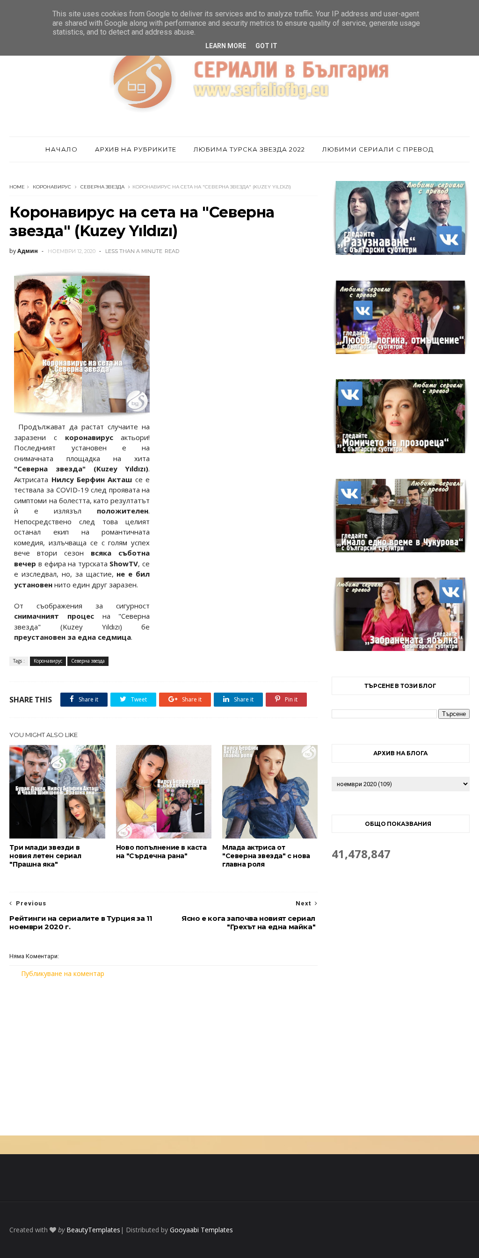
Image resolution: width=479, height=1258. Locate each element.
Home (17, 187)
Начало (61, 149)
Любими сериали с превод (378, 149)
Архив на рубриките (135, 149)
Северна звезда (102, 187)
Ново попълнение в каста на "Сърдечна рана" (161, 851)
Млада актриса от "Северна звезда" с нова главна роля (266, 855)
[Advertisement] (163, 1056)
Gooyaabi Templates (201, 1229)
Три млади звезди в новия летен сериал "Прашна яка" (45, 855)
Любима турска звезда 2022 (249, 149)
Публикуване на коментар (62, 973)
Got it (266, 46)
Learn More (225, 46)
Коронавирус (52, 187)
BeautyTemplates (93, 1229)
